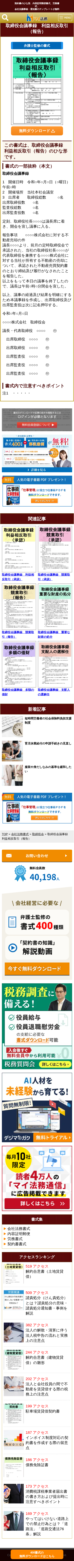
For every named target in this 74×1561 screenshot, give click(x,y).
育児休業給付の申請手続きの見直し (48, 743)
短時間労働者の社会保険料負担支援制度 (48, 720)
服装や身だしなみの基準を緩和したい (48, 769)
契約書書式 (16, 1244)
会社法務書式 (18, 1229)
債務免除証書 (37, 1465)
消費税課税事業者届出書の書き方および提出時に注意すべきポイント (47, 1496)
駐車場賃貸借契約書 (43, 1411)
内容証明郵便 (18, 1234)
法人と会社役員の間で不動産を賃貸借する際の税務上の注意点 (47, 1389)
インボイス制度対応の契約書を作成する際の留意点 (47, 1443)
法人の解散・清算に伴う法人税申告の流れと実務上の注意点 (47, 1335)
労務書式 (15, 1239)
